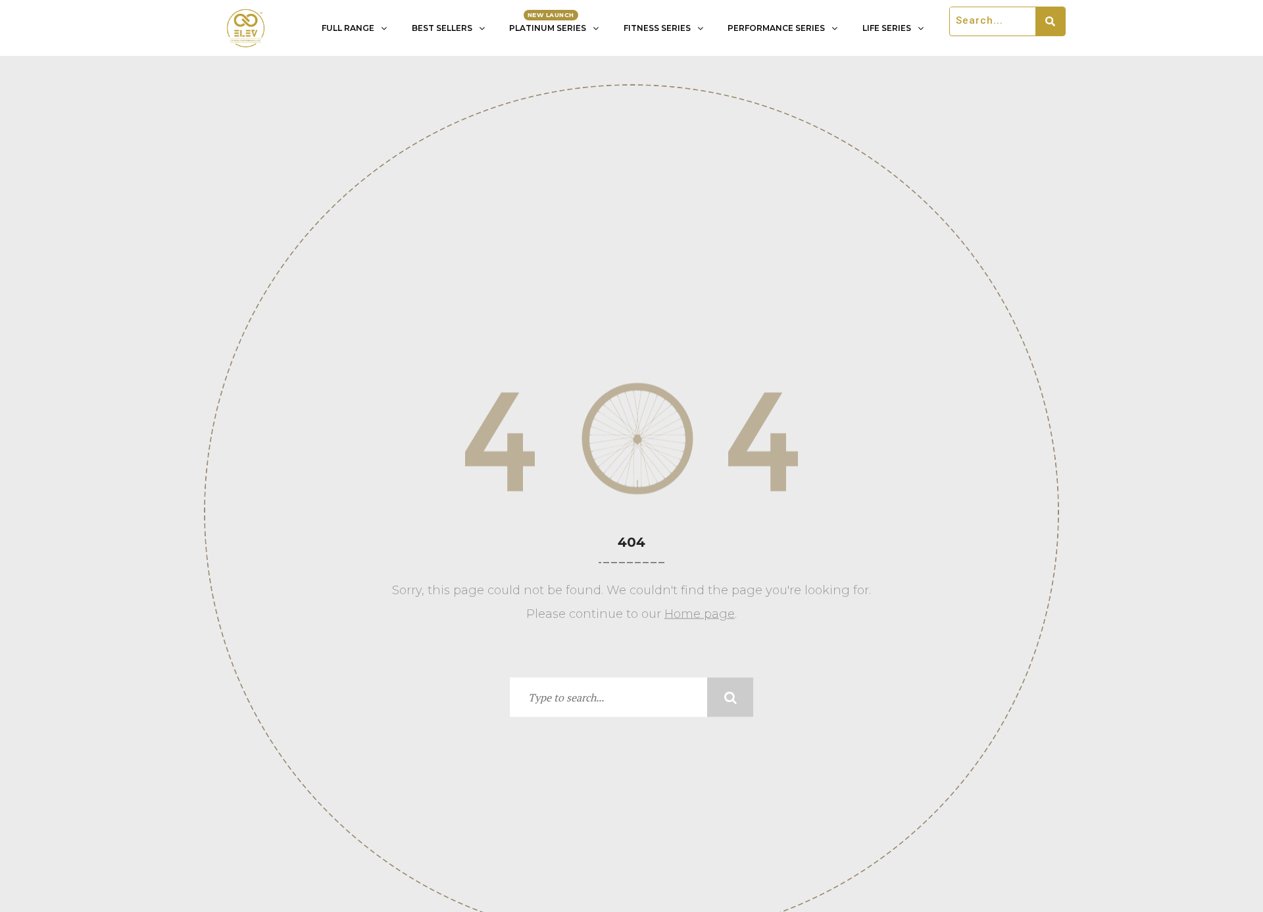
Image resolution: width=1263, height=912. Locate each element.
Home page (699, 614)
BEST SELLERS (442, 28)
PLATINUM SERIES (547, 28)
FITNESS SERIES (657, 28)
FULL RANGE (348, 28)
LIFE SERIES (886, 28)
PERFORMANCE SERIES (776, 28)
